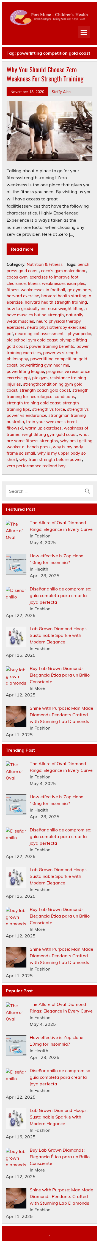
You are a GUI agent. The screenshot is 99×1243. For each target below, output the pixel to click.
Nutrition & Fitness (45, 264)
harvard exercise (23, 295)
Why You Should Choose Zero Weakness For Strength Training (45, 74)
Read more (22, 249)
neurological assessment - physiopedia (53, 333)
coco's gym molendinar (63, 270)
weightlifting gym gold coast (49, 434)
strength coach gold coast (45, 390)
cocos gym (17, 277)
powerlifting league (25, 371)
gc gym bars (79, 289)
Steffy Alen (61, 91)
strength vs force (48, 409)
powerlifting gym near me (44, 365)
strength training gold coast (34, 403)
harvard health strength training (56, 302)
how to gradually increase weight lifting (45, 308)
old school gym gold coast (32, 340)
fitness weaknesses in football (36, 289)
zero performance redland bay (36, 465)
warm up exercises (43, 428)
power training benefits (51, 346)
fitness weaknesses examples (56, 283)
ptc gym (40, 377)
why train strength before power (50, 459)
